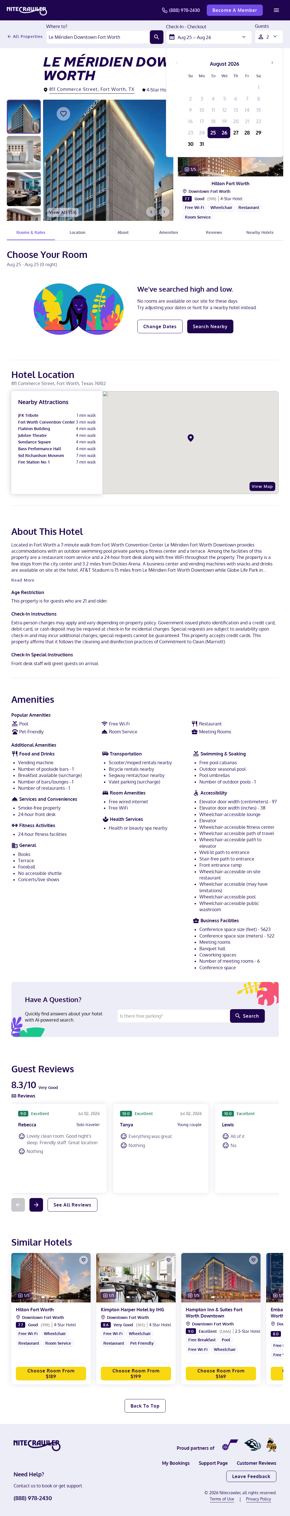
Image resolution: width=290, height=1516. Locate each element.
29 (258, 132)
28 (247, 132)
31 (202, 144)
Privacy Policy (258, 1498)
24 (202, 132)
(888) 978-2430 (184, 10)
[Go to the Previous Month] (177, 62)
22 (258, 121)
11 (213, 110)
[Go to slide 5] (239, 171)
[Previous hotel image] (151, 212)
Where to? (56, 26)
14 (247, 110)
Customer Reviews (256, 1463)
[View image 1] (24, 117)
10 (201, 110)
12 (224, 110)
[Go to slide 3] (231, 171)
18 (213, 121)
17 (202, 121)
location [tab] (78, 232)
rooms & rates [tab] (30, 232)
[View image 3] (24, 189)
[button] (230, 214)
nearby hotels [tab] (260, 232)
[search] (156, 37)
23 (190, 132)
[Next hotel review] (36, 1205)
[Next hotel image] (164, 212)
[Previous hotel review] (18, 1205)
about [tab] (123, 232)
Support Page (213, 1463)
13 (236, 110)
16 (190, 121)
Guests (262, 26)
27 (235, 132)
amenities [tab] (168, 232)
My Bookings (176, 1463)
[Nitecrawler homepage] (27, 10)
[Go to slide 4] (235, 171)
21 (247, 121)
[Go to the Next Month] (272, 62)
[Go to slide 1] (222, 171)
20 (236, 121)
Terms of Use (222, 1498)
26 (224, 132)
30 (190, 144)
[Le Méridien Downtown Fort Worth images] (108, 160)
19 (224, 121)
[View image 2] (24, 153)
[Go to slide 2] (227, 171)
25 (213, 132)
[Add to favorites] (63, 114)
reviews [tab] (214, 232)
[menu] (276, 10)
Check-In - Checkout (186, 26)
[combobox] (98, 37)
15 (258, 110)
